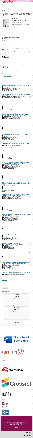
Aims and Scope (16, 296)
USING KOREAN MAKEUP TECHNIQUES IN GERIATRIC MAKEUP (11, 243)
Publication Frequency (16, 324)
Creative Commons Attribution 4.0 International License (21, 428)
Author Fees (16, 318)
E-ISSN (16, 320)
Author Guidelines (16, 309)
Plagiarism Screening (16, 311)
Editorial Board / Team (16, 300)
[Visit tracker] (5, 414)
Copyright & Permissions (16, 313)
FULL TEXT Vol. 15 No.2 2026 (7, 76)
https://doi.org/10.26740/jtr (19, 22)
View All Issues (4, 280)
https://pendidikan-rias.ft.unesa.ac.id (18, 424)
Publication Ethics (16, 294)
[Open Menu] (2, 1)
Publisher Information (16, 298)
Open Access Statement (16, 305)
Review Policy (16, 307)
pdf (3, 101)
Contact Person (16, 322)
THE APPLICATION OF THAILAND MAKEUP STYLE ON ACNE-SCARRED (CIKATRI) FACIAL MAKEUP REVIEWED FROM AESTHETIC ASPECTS (15, 104)
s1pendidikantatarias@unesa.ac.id (18, 423)
